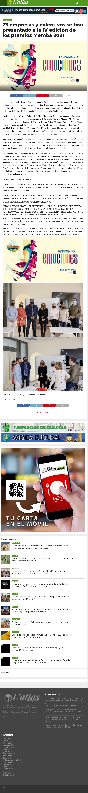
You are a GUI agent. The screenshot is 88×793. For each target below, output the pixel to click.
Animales (6, 739)
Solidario (6, 771)
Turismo (6, 773)
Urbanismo (7, 775)
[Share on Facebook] (16, 95)
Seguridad (6, 767)
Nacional (6, 758)
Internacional (8, 754)
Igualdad (6, 752)
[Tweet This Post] (29, 95)
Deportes (6, 743)
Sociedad (6, 769)
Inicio (4, 788)
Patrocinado (7, 762)
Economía (6, 745)
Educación (7, 747)
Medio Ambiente (9, 756)
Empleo (5, 749)
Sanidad (6, 764)
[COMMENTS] (68, 95)
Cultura (6, 741)
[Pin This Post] (42, 95)
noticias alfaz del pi (10, 760)
